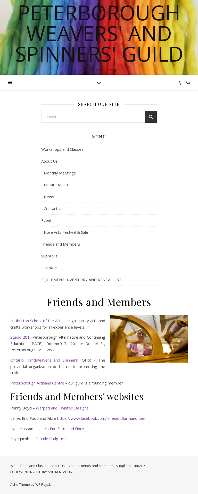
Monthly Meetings (60, 172)
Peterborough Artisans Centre (37, 383)
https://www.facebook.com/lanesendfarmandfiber (101, 418)
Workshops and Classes (62, 149)
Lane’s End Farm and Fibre (60, 428)
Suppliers (49, 255)
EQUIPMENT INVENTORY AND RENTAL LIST (81, 279)
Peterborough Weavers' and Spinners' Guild (99, 33)
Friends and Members (60, 244)
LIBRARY (49, 267)
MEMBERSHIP (56, 184)
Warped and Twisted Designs (62, 408)
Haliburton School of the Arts (36, 320)
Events (47, 220)
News (49, 196)
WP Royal (42, 484)
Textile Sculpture (51, 438)
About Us (49, 161)
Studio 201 (20, 337)
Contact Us (53, 208)
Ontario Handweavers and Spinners (44, 360)
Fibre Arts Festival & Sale (66, 232)
